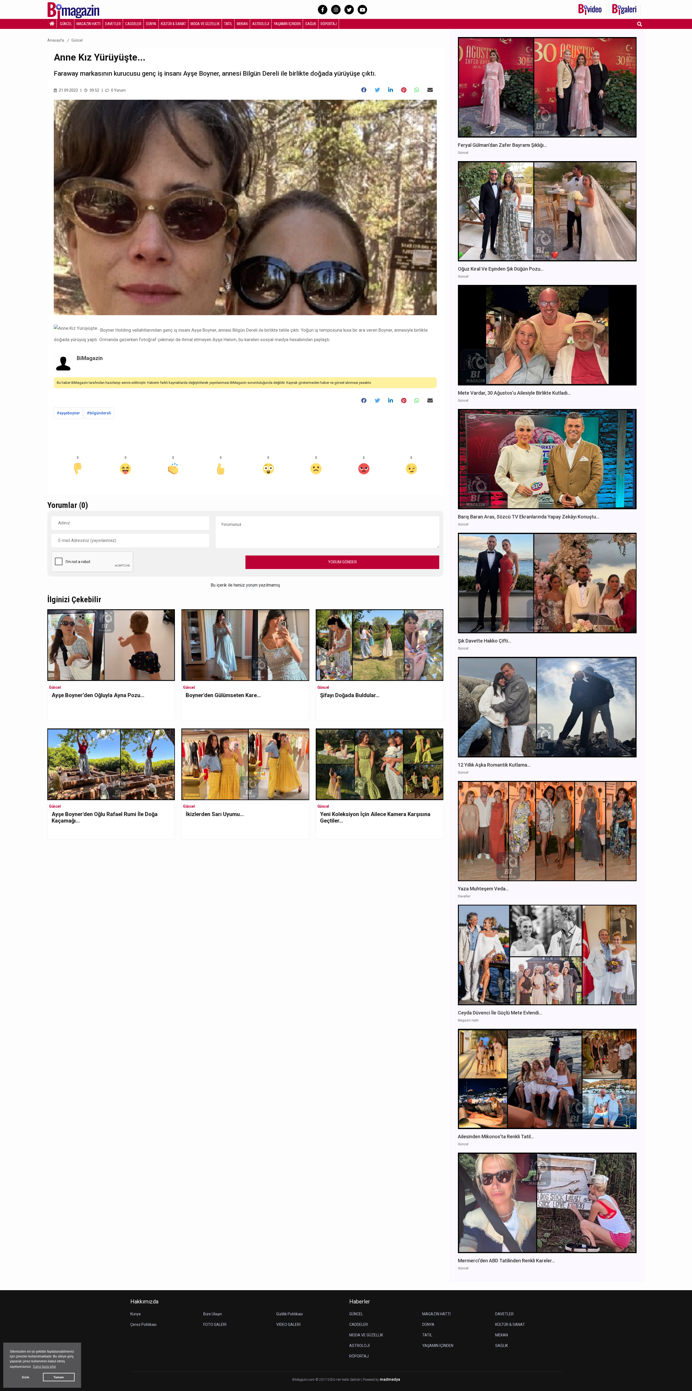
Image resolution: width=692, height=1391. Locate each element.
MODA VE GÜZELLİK (205, 24)
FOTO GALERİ (215, 1324)
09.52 (94, 90)
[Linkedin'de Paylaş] (390, 90)
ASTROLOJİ (260, 24)
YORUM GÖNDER (342, 562)
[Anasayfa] (52, 23)
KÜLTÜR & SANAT (173, 24)
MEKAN (242, 24)
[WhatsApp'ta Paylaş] (416, 90)
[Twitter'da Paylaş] (377, 90)
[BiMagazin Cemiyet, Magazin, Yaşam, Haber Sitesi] (77, 9)
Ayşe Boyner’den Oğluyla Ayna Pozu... (98, 695)
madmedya (390, 1379)
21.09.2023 (68, 90)
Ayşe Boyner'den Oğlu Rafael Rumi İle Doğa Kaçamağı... (105, 817)
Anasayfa (55, 40)
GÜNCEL (66, 24)
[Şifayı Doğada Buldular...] (379, 644)
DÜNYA (151, 24)
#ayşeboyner (68, 413)
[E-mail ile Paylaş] (430, 90)
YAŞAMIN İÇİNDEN (287, 24)
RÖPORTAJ (329, 24)
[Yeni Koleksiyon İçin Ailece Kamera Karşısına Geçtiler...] (379, 764)
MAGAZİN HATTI (88, 24)
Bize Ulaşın (212, 1314)
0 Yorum (118, 90)
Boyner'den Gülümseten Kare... (223, 695)
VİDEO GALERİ (288, 1324)
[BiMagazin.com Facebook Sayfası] (322, 9)
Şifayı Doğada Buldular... (350, 695)
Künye (135, 1314)
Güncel (77, 40)
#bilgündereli (99, 413)
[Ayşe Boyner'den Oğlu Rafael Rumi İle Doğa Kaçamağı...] (111, 764)
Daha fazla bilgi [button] (44, 1367)
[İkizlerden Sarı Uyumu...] (245, 764)
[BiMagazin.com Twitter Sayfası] (349, 9)
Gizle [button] (25, 1377)
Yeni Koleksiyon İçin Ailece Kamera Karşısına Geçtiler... (375, 817)
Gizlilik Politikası (289, 1314)
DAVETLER (113, 24)
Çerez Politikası (143, 1324)
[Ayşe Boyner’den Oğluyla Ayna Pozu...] (111, 644)
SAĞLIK (310, 24)
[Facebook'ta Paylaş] (364, 90)
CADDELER (133, 24)
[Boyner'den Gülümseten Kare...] (245, 644)
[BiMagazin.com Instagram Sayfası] (336, 9)
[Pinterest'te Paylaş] (403, 90)
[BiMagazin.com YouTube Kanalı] (362, 9)
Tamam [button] (59, 1377)
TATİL (228, 24)
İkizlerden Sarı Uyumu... (215, 814)
